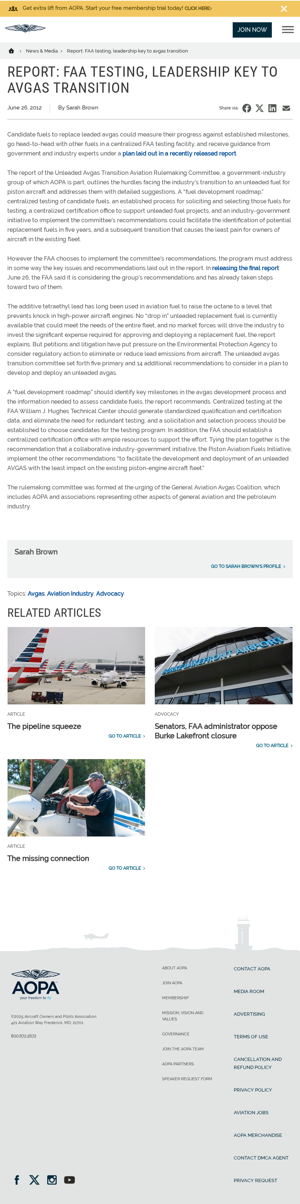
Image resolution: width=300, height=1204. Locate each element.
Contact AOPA (252, 969)
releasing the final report (245, 268)
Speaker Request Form (187, 1079)
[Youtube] (69, 1181)
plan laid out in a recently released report (179, 153)
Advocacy (110, 593)
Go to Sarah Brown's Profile (246, 566)
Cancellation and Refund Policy (258, 1063)
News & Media (42, 51)
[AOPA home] (25, 30)
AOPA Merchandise (258, 1135)
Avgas (36, 593)
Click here (197, 8)
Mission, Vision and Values (182, 1016)
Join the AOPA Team (183, 1049)
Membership (175, 998)
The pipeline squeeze (44, 726)
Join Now (252, 29)
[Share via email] (286, 108)
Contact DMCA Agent (261, 1158)
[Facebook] (19, 1181)
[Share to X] (259, 108)
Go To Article (125, 736)
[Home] (16, 50)
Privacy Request (255, 1180)
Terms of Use (251, 1036)
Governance (176, 1034)
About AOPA (174, 968)
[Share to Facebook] (246, 108)
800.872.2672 (23, 1036)
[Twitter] (37, 1181)
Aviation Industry (70, 593)
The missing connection (48, 858)
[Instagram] (54, 1181)
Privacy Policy (253, 1090)
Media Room (249, 991)
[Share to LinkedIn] (272, 108)
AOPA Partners (178, 1064)
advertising (249, 1014)
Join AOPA (172, 983)
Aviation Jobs (251, 1112)
